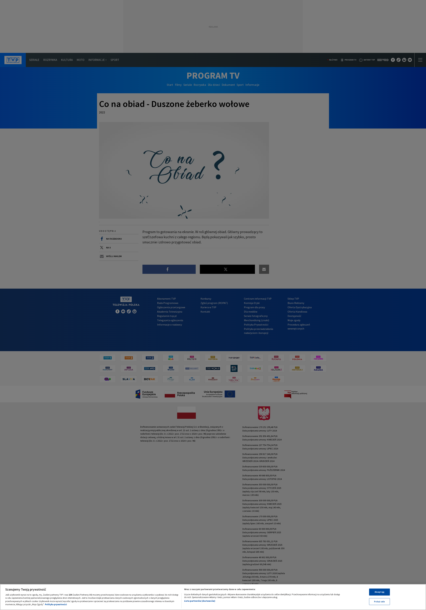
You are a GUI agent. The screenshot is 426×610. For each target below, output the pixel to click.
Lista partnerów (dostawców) (199, 601)
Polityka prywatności (56, 604)
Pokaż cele (379, 601)
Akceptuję (379, 592)
